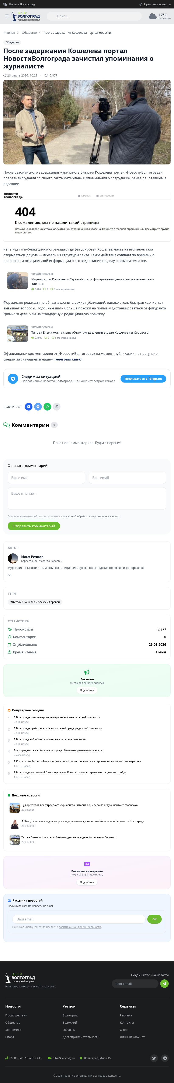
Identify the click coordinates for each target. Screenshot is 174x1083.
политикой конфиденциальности (80, 927)
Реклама (126, 1015)
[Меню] (6, 16)
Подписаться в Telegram (143, 379)
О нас (124, 1030)
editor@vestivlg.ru (63, 1058)
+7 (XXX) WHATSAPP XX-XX (25, 1058)
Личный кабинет (132, 1037)
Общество (29, 33)
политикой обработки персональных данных (91, 516)
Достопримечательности (81, 1037)
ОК (154, 919)
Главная (9, 33)
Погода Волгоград (22, 4)
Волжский (70, 1022)
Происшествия (16, 1015)
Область (69, 1030)
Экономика (13, 1030)
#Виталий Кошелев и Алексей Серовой (35, 602)
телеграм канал (68, 359)
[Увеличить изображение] (165, 157)
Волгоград (70, 1015)
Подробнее (87, 690)
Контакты (127, 1022)
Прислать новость (157, 4)
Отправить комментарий (34, 526)
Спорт (9, 1037)
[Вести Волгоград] (25, 16)
